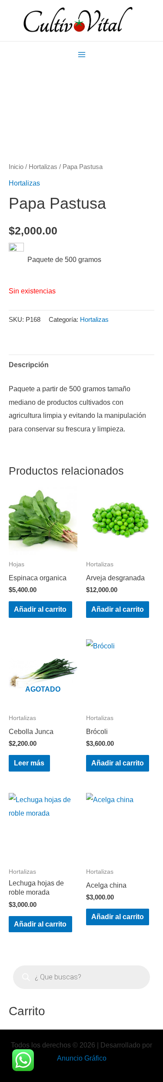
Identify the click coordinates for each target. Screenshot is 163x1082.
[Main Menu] (81, 54)
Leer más (29, 763)
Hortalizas (43, 166)
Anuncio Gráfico (81, 1058)
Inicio (16, 166)
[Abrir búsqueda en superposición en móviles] (81, 977)
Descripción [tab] (29, 365)
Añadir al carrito (40, 609)
